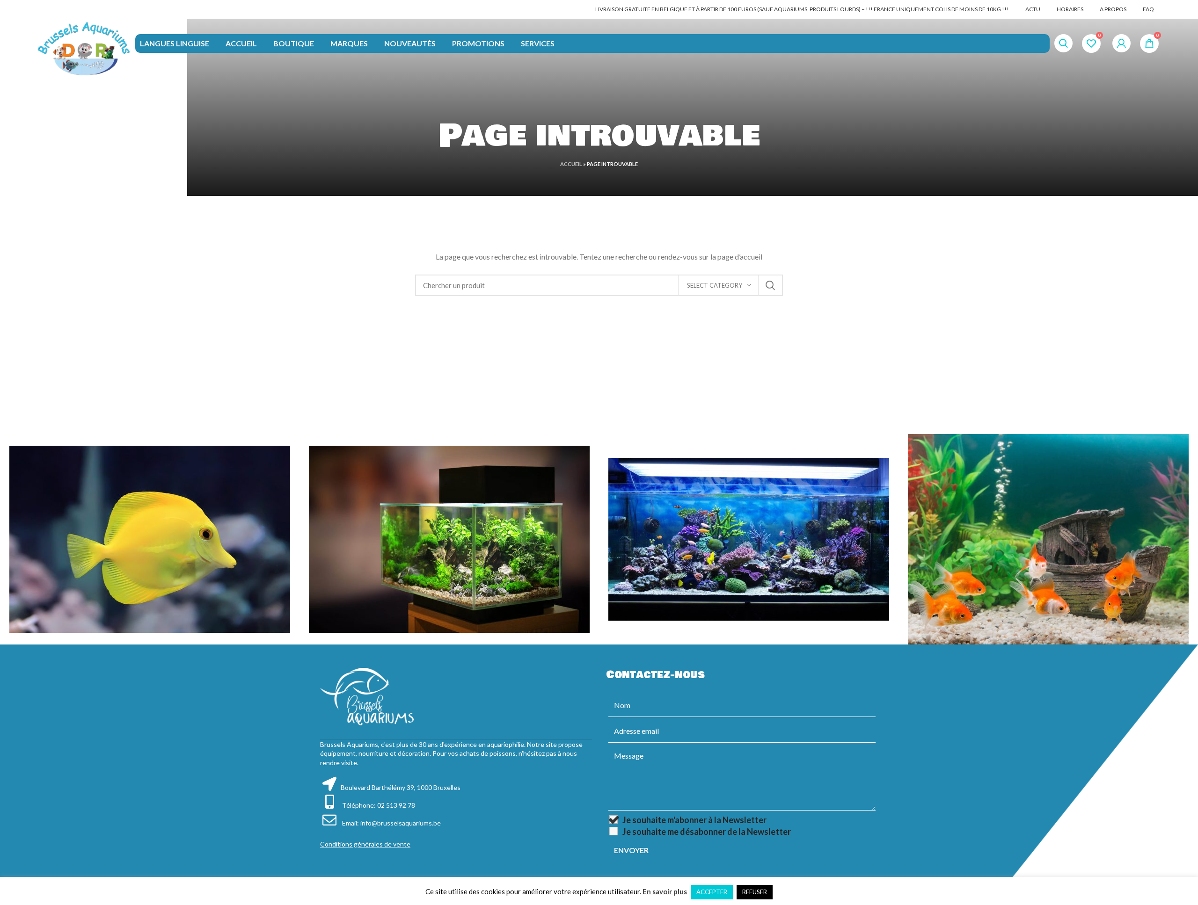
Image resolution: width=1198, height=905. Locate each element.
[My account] (1121, 43)
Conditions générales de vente (365, 844)
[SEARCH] (770, 285)
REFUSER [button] (754, 892)
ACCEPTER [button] (711, 892)
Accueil (571, 164)
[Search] (1063, 43)
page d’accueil (739, 256)
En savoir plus (665, 891)
